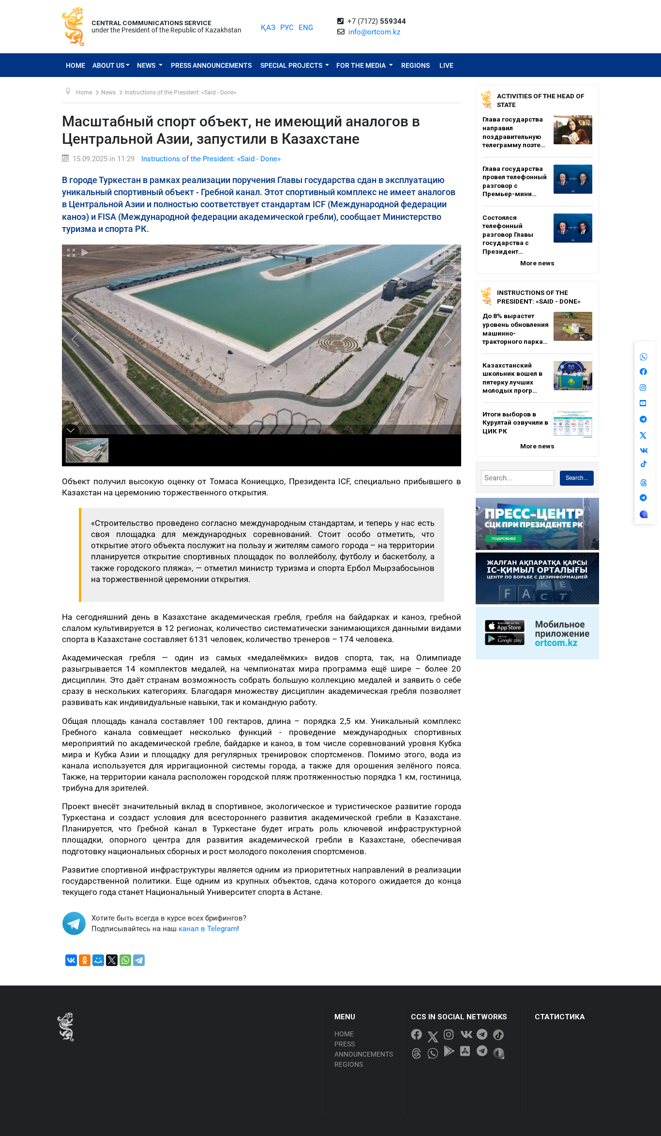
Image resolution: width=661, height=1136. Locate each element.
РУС (287, 27)
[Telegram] (139, 960)
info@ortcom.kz (374, 32)
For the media (361, 65)
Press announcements (211, 65)
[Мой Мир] (98, 960)
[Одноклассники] (84, 960)
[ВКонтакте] (71, 960)
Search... (577, 478)
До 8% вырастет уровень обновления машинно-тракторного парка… (515, 328)
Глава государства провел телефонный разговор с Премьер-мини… (514, 181)
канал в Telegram (208, 928)
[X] (112, 960)
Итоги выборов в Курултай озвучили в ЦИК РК (515, 422)
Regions (415, 65)
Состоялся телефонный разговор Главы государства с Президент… (507, 234)
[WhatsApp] (125, 960)
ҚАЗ (268, 27)
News (147, 65)
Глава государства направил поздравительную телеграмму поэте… (513, 132)
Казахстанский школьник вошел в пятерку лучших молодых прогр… (512, 378)
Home (75, 65)
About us (108, 65)
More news (537, 263)
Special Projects (292, 65)
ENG (306, 27)
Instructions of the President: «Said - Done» (211, 158)
